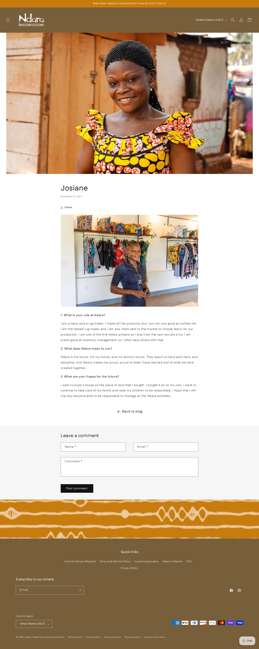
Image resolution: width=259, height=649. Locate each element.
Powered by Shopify (53, 637)
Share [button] (68, 207)
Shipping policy (132, 637)
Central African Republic (80, 561)
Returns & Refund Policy (115, 561)
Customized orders (146, 561)
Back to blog (132, 411)
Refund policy (75, 637)
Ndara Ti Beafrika (34, 637)
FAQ (189, 561)
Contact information (154, 637)
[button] (8, 20)
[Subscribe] (79, 590)
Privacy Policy (129, 568)
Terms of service (112, 637)
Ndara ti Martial (172, 561)
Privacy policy (93, 637)
